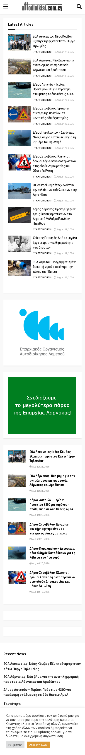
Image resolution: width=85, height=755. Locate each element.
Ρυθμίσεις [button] (15, 745)
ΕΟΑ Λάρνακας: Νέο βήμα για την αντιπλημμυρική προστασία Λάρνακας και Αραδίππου (53, 65)
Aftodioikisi (43, 52)
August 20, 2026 (65, 100)
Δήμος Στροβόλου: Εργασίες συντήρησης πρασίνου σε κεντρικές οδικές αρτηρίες (51, 113)
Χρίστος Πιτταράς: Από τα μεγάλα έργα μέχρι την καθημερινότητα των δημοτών (55, 242)
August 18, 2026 (65, 277)
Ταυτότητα (12, 704)
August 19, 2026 (65, 176)
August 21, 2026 (65, 52)
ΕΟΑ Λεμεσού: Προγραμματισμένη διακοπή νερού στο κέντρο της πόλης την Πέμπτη (54, 267)
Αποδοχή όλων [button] (38, 744)
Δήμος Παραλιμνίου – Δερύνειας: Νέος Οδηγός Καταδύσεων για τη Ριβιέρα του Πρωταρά (54, 137)
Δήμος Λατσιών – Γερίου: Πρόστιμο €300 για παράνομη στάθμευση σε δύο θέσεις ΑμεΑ (53, 89)
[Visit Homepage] (42, 6)
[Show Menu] (5, 7)
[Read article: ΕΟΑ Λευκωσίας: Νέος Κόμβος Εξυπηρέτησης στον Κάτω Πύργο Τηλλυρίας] (19, 42)
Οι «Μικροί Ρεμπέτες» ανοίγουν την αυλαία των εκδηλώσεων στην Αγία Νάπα (55, 190)
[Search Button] (79, 7)
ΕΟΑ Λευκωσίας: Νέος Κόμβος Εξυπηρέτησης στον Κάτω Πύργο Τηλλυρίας (54, 41)
